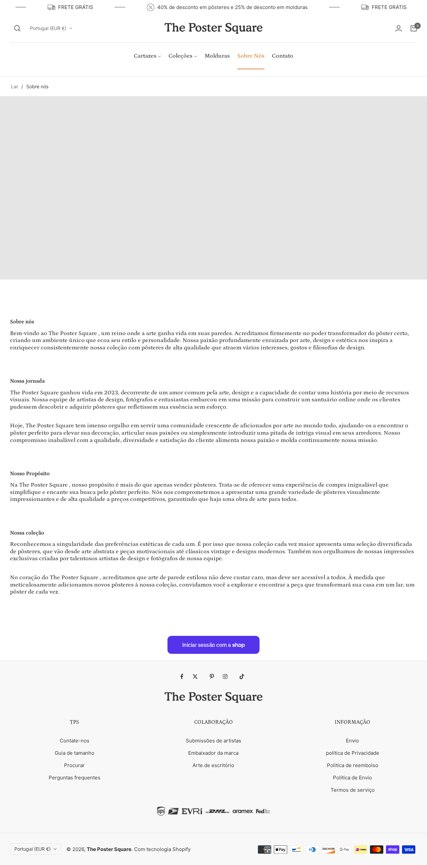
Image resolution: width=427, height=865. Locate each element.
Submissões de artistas (213, 740)
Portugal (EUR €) (48, 28)
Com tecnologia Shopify (162, 849)
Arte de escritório (213, 765)
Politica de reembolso (352, 765)
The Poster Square (109, 849)
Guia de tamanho (74, 753)
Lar (14, 86)
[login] (398, 28)
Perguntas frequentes (74, 777)
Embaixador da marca (213, 753)
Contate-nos (74, 740)
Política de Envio (352, 777)
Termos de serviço (353, 790)
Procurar (74, 765)
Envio (352, 740)
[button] (17, 28)
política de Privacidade (352, 753)
